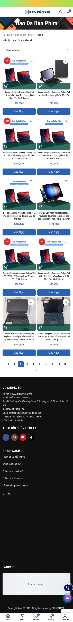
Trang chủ (7, 34)
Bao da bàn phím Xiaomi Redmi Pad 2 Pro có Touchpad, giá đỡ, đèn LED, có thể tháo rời (19, 216)
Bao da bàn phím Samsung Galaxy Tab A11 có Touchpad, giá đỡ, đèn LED (54, 93)
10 (58, 364)
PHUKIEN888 (58, 608)
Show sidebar (12, 50)
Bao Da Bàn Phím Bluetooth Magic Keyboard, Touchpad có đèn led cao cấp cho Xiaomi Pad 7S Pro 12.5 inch (54, 216)
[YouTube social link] (23, 437)
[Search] (61, 12)
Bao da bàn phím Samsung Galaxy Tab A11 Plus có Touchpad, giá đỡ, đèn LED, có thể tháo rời (54, 155)
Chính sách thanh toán (13, 478)
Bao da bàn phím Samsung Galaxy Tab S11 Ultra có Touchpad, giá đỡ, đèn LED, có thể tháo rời (19, 155)
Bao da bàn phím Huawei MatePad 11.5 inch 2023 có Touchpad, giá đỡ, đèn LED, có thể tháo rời (19, 95)
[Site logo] (36, 11)
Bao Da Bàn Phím (23, 34)
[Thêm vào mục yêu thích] (31, 61)
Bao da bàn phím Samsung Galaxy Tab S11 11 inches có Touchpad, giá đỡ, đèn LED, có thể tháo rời (54, 276)
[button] (6, 86)
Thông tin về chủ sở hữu (14, 456)
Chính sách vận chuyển (14, 471)
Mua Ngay (19, 111)
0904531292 (19, 409)
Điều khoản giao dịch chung (15, 485)
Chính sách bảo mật (12, 464)
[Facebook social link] (6, 437)
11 (65, 364)
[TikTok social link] (31, 437)
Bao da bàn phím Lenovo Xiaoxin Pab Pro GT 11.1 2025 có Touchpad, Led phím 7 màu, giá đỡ (54, 336)
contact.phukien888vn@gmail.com (25, 412)
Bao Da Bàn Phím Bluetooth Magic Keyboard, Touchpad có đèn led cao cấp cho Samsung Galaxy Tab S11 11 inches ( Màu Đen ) (19, 337)
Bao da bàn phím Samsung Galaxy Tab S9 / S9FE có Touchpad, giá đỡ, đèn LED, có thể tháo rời (19, 276)
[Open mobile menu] (4, 12)
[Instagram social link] (14, 437)
